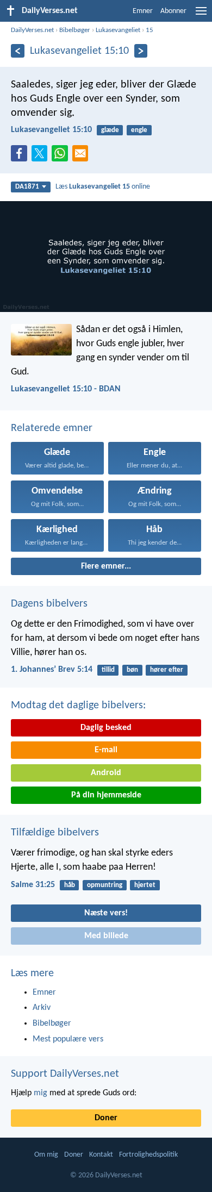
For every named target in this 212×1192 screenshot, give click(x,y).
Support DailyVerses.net (65, 1074)
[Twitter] (42, 156)
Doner (106, 1118)
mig (40, 1093)
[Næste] (141, 51)
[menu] (201, 15)
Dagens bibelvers (49, 603)
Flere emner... (106, 566)
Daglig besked (106, 727)
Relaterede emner (51, 428)
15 (149, 30)
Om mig (46, 1155)
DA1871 (27, 186)
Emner (143, 11)
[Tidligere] (17, 51)
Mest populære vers (68, 1039)
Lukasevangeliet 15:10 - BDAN (66, 389)
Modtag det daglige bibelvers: (78, 705)
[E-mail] (82, 156)
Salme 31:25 (33, 885)
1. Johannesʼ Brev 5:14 (51, 669)
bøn (132, 669)
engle (139, 130)
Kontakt (101, 1155)
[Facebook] (21, 156)
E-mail (106, 750)
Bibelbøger (74, 30)
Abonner (173, 11)
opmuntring (104, 885)
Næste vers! (106, 913)
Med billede (106, 936)
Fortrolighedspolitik (148, 1155)
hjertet (144, 885)
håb (69, 885)
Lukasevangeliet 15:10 (51, 130)
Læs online (102, 187)
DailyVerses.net (32, 30)
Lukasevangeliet (118, 30)
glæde (110, 130)
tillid (108, 669)
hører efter (166, 669)
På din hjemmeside (106, 795)
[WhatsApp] (62, 154)
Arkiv (42, 1007)
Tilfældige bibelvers (55, 832)
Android (106, 773)
